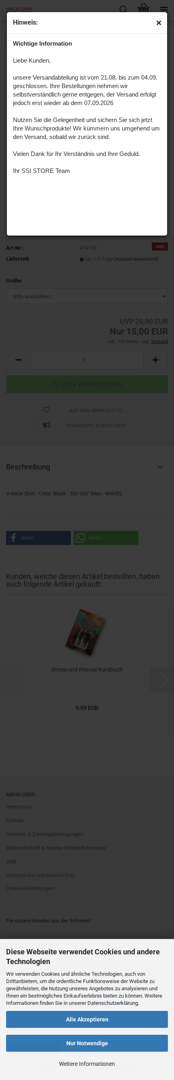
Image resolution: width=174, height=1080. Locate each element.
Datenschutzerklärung (112, 1003)
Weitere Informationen (87, 1064)
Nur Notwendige (87, 1043)
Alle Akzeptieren (87, 1019)
